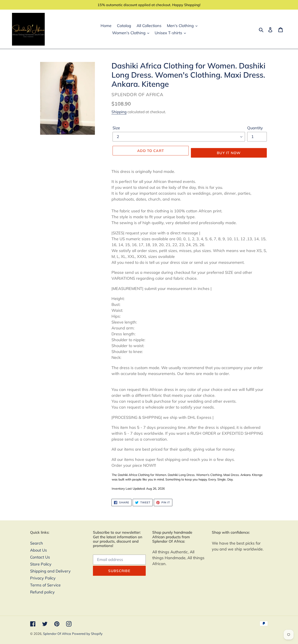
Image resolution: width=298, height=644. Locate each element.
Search (36, 543)
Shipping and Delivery (50, 571)
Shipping (119, 111)
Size (116, 127)
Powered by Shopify (87, 634)
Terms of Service (45, 585)
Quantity (255, 127)
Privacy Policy (43, 578)
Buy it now (229, 153)
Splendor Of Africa (57, 634)
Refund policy (42, 592)
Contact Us (40, 557)
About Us (38, 550)
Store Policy (40, 564)
